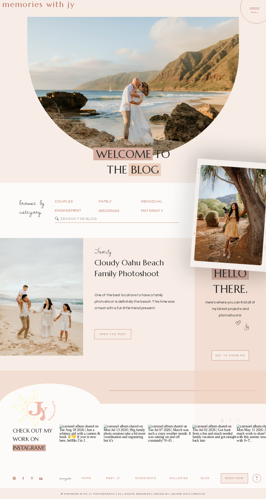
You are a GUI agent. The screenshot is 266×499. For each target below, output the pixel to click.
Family (103, 251)
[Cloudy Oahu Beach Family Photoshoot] (41, 297)
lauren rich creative (187, 494)
